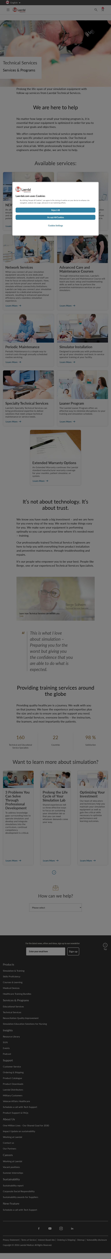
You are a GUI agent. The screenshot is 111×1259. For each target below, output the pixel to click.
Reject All (55, 210)
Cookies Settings (55, 225)
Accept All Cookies (55, 217)
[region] (55, 209)
